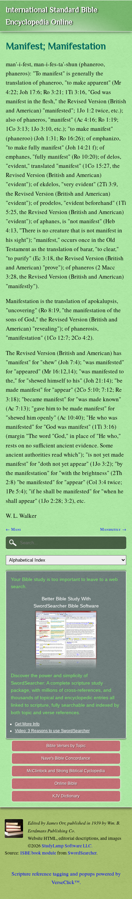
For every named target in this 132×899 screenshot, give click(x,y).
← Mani (13, 529)
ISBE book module (38, 853)
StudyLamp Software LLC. (67, 846)
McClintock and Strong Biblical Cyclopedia (66, 771)
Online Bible (65, 783)
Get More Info (27, 724)
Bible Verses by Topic (66, 745)
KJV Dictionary (66, 796)
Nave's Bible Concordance (65, 758)
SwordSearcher (82, 853)
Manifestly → (113, 529)
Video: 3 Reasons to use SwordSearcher (52, 730)
